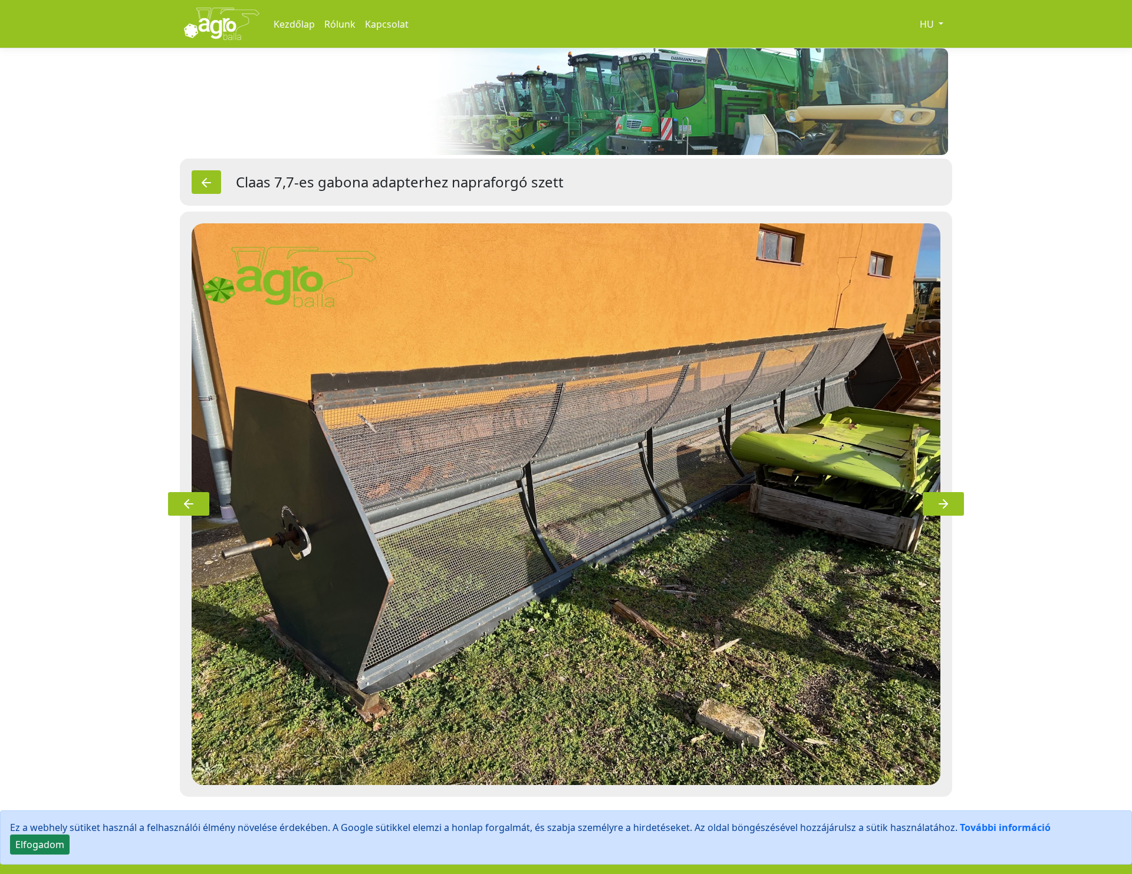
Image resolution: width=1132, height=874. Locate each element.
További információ (1005, 827)
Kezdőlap (294, 24)
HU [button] (928, 24)
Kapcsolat (387, 24)
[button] (188, 504)
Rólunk (340, 24)
